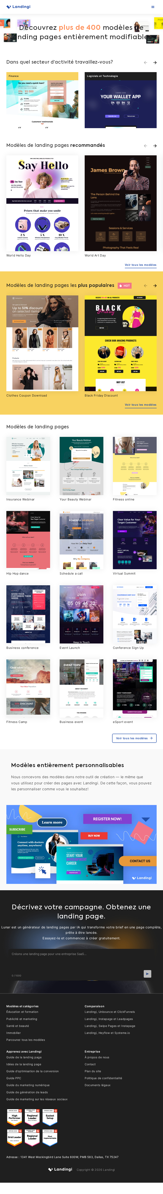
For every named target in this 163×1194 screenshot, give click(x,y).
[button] (155, 62)
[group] (42, 100)
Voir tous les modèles (141, 264)
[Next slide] (155, 145)
